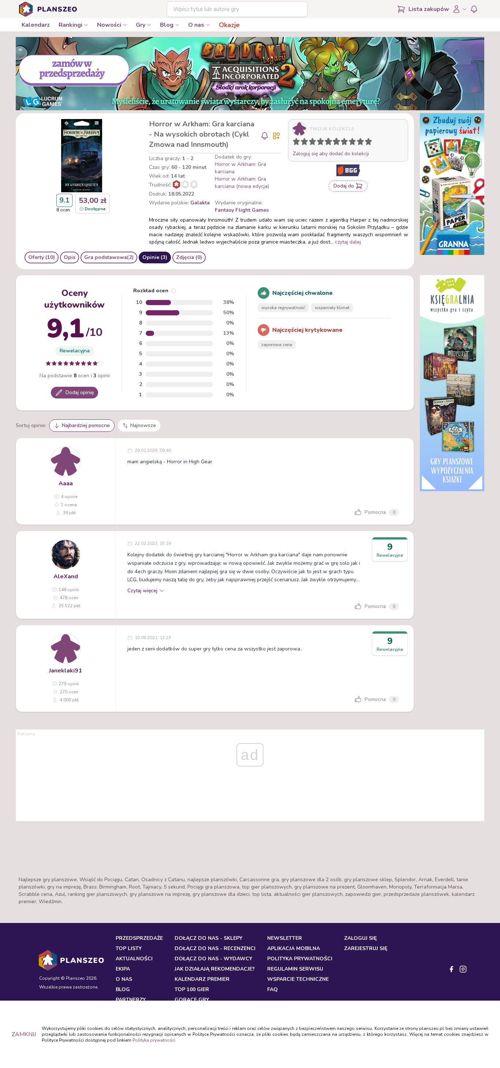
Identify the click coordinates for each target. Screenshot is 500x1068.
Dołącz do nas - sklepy (208, 938)
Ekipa (123, 968)
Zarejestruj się (365, 948)
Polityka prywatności (154, 1040)
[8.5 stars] (359, 143)
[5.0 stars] (330, 143)
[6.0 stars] (338, 143)
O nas (196, 25)
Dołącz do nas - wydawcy (213, 958)
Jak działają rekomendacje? (215, 968)
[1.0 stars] (298, 143)
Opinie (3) (154, 257)
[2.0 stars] (306, 143)
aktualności (134, 958)
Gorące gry (192, 999)
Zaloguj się (360, 938)
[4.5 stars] (326, 143)
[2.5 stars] (311, 143)
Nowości (109, 25)
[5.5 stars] (334, 143)
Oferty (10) (41, 257)
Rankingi (70, 25)
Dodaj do (343, 185)
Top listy (129, 948)
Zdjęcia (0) (189, 257)
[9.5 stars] (367, 143)
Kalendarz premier (202, 979)
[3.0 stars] (314, 143)
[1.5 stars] (303, 143)
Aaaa (66, 483)
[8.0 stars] (354, 143)
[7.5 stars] (350, 143)
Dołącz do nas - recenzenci (215, 948)
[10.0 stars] (370, 143)
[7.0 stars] (346, 143)
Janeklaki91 (65, 671)
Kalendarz (36, 25)
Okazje (229, 25)
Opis (69, 257)
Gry (140, 25)
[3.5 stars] (319, 143)
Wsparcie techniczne (298, 979)
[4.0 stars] (322, 143)
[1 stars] (294, 143)
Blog (166, 25)
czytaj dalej (348, 241)
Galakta (200, 202)
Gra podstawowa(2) (109, 257)
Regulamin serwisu (295, 968)
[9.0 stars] (362, 143)
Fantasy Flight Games (242, 210)
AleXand (65, 576)
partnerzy (131, 999)
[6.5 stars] (342, 143)
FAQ (272, 989)
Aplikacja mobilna (293, 948)
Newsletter (284, 938)
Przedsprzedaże (139, 938)
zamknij (24, 1034)
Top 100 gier (192, 989)
